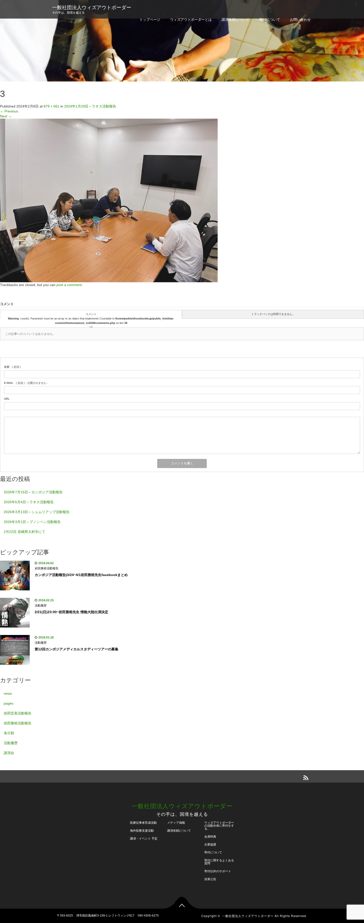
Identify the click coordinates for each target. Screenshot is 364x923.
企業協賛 (210, 844)
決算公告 (210, 879)
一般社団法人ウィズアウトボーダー (91, 7)
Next (6, 116)
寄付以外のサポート (217, 871)
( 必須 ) (12, 366)
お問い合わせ (300, 20)
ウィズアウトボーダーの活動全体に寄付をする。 (219, 825)
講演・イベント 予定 (143, 838)
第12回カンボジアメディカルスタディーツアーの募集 (76, 649)
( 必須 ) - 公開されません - (26, 382)
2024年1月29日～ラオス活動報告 (90, 106)
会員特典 (210, 836)
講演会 (9, 753)
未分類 (9, 733)
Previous (9, 111)
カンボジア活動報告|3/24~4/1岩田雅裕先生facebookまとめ (81, 575)
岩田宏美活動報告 (17, 713)
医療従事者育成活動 (143, 822)
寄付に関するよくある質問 (219, 862)
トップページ (149, 20)
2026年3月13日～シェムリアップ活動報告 (37, 512)
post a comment (69, 285)
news (8, 693)
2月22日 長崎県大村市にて (24, 532)
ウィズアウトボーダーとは (191, 20)
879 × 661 (51, 106)
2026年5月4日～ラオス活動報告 (29, 502)
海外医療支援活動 (142, 830)
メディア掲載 (176, 822)
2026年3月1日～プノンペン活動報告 (32, 522)
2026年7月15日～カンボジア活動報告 (33, 492)
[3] (109, 200)
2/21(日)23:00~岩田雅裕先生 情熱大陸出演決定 (71, 612)
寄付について (269, 20)
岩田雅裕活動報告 (46, 568)
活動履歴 (41, 605)
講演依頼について (235, 20)
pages (8, 703)
